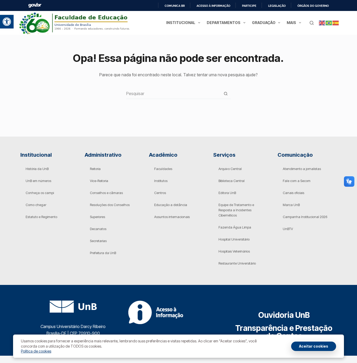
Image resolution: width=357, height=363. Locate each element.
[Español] (335, 22)
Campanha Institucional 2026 (305, 217)
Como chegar (36, 205)
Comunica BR (175, 6)
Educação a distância (170, 205)
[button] (7, 21)
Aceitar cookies (313, 346)
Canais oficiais (293, 193)
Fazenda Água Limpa (234, 227)
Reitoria (95, 169)
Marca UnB (291, 205)
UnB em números (38, 181)
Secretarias (98, 241)
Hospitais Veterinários (234, 251)
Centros (160, 193)
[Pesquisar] (312, 23)
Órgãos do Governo (313, 6)
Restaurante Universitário (237, 263)
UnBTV (288, 229)
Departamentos (223, 22)
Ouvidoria (284, 315)
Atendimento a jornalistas (302, 169)
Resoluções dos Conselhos (110, 205)
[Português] (329, 22)
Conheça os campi (40, 193)
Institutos (161, 181)
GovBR (34, 5)
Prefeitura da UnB (103, 253)
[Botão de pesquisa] (226, 94)
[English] (322, 22)
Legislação (277, 6)
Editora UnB (227, 193)
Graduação (263, 22)
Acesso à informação (213, 6)
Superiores (97, 217)
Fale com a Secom (296, 181)
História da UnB (37, 169)
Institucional (180, 22)
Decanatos (98, 229)
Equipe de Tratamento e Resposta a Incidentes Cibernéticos (236, 210)
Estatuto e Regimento (41, 217)
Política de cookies (36, 351)
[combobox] (173, 93)
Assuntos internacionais (172, 217)
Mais (291, 22)
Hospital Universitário (234, 239)
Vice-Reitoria (99, 181)
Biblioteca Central (231, 181)
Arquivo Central (230, 169)
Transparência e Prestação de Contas (283, 332)
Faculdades (163, 169)
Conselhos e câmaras (106, 193)
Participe (249, 6)
